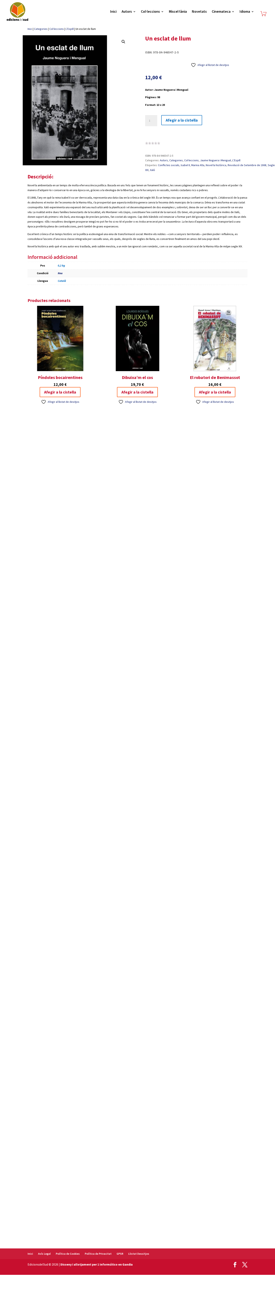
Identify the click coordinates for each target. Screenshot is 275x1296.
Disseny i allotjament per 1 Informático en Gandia (96, 1264)
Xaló (152, 170)
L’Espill (70, 29)
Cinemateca (221, 12)
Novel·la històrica (216, 165)
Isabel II (185, 165)
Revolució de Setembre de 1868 (247, 165)
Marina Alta (197, 165)
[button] (123, 41)
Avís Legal (44, 1253)
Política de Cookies (68, 1253)
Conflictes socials (168, 165)
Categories (41, 29)
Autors (127, 12)
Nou (60, 273)
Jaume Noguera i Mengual (215, 160)
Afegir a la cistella (182, 120)
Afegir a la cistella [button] (60, 392)
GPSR (120, 1253)
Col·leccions (150, 12)
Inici (113, 12)
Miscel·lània (178, 12)
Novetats (199, 12)
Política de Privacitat (98, 1253)
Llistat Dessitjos (138, 1253)
